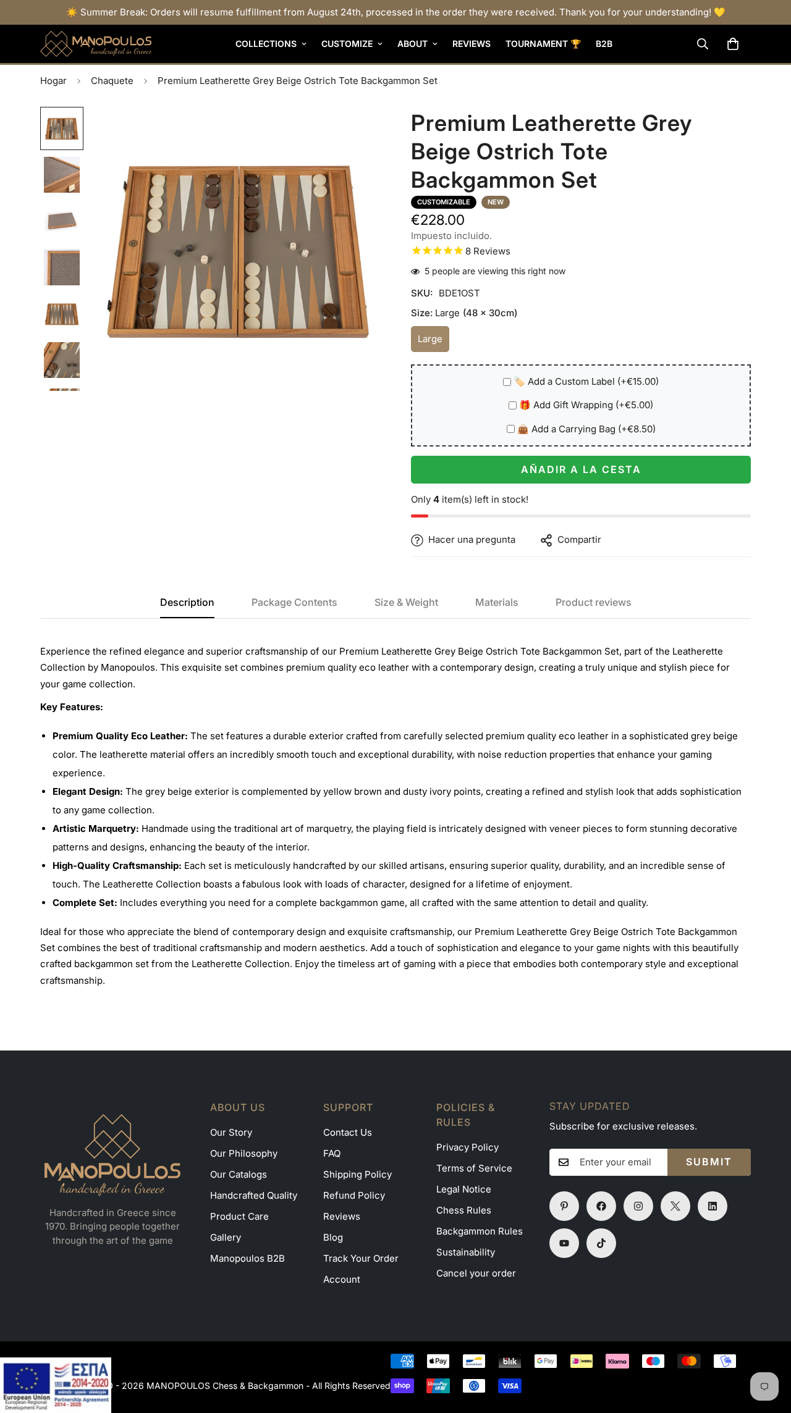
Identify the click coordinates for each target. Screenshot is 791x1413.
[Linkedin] (712, 1206)
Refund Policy (354, 1195)
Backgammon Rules (479, 1231)
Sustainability (465, 1252)
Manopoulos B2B (247, 1258)
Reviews (471, 43)
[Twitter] (675, 1206)
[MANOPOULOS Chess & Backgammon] (95, 44)
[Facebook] (601, 1206)
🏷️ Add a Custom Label (586, 382)
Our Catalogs (238, 1174)
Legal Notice (463, 1189)
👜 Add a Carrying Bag (586, 429)
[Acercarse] (354, 133)
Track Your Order (361, 1258)
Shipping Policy (357, 1174)
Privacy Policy (467, 1147)
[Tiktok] (601, 1243)
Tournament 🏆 (543, 43)
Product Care (239, 1216)
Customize (347, 43)
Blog (333, 1237)
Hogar (53, 80)
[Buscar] (703, 43)
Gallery (225, 1237)
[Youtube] (564, 1243)
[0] (733, 44)
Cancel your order (476, 1273)
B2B (604, 43)
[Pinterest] (564, 1206)
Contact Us (347, 1132)
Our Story (231, 1132)
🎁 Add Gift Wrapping (586, 405)
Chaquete (112, 80)
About (412, 43)
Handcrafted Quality (253, 1195)
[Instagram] (638, 1206)
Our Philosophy (243, 1153)
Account (341, 1279)
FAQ (332, 1153)
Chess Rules (463, 1210)
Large (433, 343)
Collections (266, 43)
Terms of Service (474, 1168)
